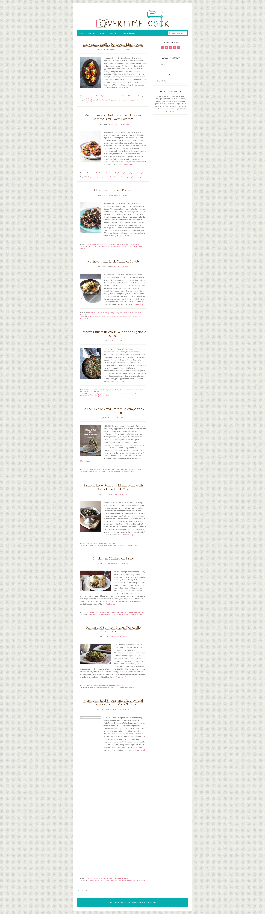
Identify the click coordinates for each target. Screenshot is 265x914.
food (98, 614)
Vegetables (83, 98)
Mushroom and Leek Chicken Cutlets (113, 261)
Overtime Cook (132, 19)
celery (105, 394)
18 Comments (123, 494)
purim (121, 244)
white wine (104, 396)
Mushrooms (117, 100)
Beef (89, 177)
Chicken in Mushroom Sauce (113, 558)
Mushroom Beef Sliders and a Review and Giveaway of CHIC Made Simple (113, 702)
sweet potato (140, 177)
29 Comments (124, 563)
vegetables (128, 545)
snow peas (121, 545)
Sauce (140, 614)
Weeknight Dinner (129, 471)
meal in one (106, 177)
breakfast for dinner (99, 100)
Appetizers (90, 96)
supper (111, 471)
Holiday (129, 96)
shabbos (82, 248)
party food (132, 880)
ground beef (114, 880)
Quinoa (112, 687)
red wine (109, 545)
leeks (117, 317)
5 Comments (124, 341)
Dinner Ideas (111, 96)
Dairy (101, 96)
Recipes (134, 177)
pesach (130, 100)
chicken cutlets (116, 394)
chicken (90, 317)
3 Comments (125, 266)
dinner (93, 177)
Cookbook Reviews (99, 878)
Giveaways (108, 878)
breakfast (90, 100)
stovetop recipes (95, 396)
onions (143, 394)
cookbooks (101, 880)
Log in (154, 902)
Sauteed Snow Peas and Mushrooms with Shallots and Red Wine (113, 487)
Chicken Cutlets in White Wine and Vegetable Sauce (113, 334)
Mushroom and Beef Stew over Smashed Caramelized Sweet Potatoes (113, 117)
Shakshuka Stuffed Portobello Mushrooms (113, 44)
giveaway (107, 880)
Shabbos (126, 244)
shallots (115, 545)
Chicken (89, 313)
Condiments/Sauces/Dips (99, 469)
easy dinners (98, 177)
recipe (136, 614)
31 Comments (124, 636)
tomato (97, 102)
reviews (138, 880)
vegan (126, 687)
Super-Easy (133, 173)
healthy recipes (106, 317)
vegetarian (134, 545)
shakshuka (91, 102)
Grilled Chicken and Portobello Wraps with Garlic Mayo (113, 411)
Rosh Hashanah (84, 392)
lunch (99, 471)
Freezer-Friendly (96, 173)
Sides (122, 469)
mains (115, 246)
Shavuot (140, 96)
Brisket (90, 246)
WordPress (149, 902)
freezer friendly (97, 246)
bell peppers (99, 394)
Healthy (124, 96)
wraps (115, 471)
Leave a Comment (124, 49)
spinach (122, 687)
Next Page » (90, 891)
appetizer (90, 687)
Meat (116, 173)
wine (108, 396)
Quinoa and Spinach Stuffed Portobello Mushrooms (113, 629)
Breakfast (96, 96)
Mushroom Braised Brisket (113, 190)
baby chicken (91, 394)
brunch (108, 100)
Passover (134, 96)
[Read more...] (124, 88)
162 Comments (124, 709)
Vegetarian (90, 98)
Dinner (105, 96)
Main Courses (110, 173)
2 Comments (125, 124)
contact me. (170, 111)
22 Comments (124, 418)
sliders (143, 880)
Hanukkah (118, 96)
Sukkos (137, 244)
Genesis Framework (139, 902)
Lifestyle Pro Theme (125, 902)
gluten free (105, 246)
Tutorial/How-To (136, 469)
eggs (112, 100)
